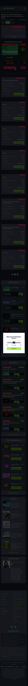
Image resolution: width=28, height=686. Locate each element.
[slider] (14, 343)
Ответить (13, 348)
